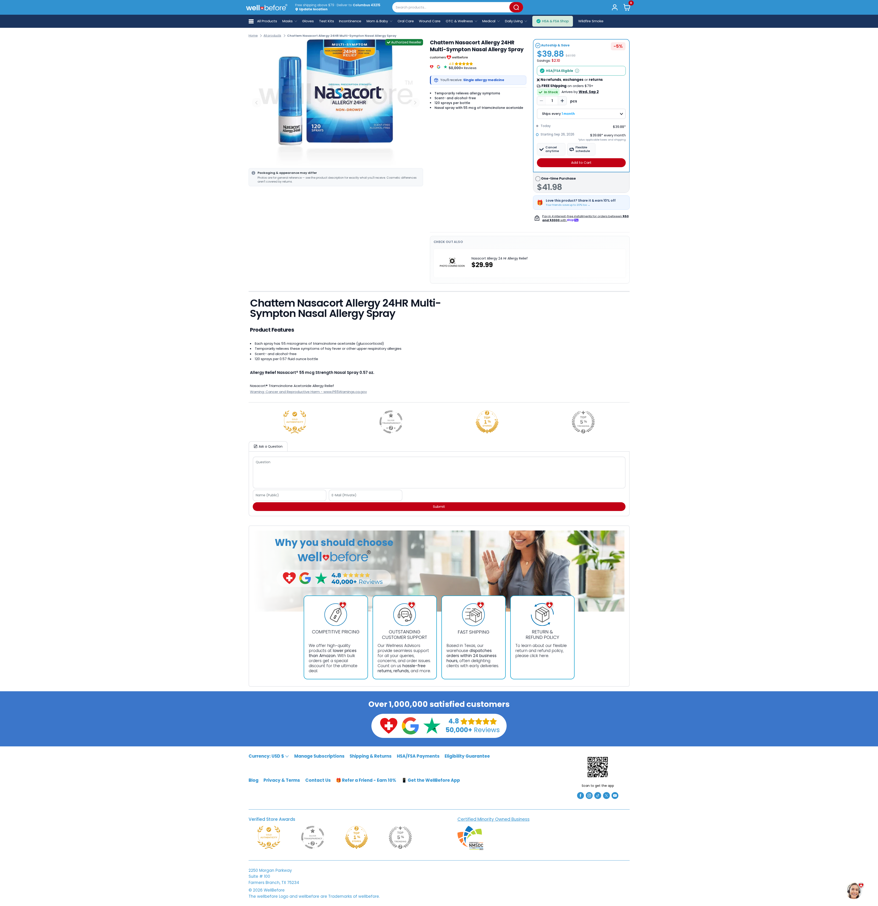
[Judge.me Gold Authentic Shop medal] (294, 421)
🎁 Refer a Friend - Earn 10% (366, 780)
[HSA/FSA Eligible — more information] (577, 71)
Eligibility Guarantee (467, 756)
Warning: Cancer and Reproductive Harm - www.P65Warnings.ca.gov (308, 391)
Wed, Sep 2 (589, 91)
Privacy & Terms (282, 780)
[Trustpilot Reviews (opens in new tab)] (431, 725)
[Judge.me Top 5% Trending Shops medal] (583, 421)
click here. (539, 655)
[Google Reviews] (438, 66)
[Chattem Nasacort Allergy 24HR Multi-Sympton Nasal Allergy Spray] (336, 103)
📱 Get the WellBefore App (430, 780)
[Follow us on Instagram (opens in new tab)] (589, 795)
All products (272, 35)
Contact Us (318, 780)
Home (253, 35)
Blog (253, 780)
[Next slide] (415, 102)
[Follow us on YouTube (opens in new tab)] (615, 795)
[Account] (615, 7)
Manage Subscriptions (319, 756)
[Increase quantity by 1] (562, 100)
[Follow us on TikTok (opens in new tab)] (597, 795)
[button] (627, 7)
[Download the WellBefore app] (598, 767)
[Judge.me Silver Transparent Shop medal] (390, 421)
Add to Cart (581, 162)
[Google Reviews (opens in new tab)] (410, 725)
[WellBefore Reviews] (431, 66)
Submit (439, 506)
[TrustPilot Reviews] (445, 66)
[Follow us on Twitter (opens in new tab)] (606, 795)
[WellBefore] (266, 7)
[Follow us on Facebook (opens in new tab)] (580, 795)
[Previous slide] (256, 102)
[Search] (516, 7)
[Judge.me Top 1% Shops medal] (487, 421)
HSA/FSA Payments (418, 756)
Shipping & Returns (371, 756)
